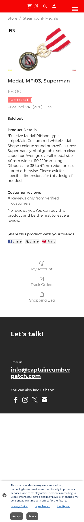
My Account (42, 269)
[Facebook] (16, 400)
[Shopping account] (54, 6)
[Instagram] (25, 400)
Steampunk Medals (40, 18)
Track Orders (42, 285)
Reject (32, 516)
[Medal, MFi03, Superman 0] (42, 48)
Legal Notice (42, 506)
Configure (63, 506)
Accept (16, 516)
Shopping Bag (42, 300)
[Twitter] (35, 400)
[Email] (44, 400)
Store (12, 18)
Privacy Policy (19, 506)
